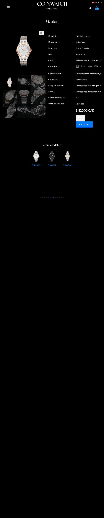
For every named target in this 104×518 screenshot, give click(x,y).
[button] (41, 33)
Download (80, 104)
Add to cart (84, 124)
